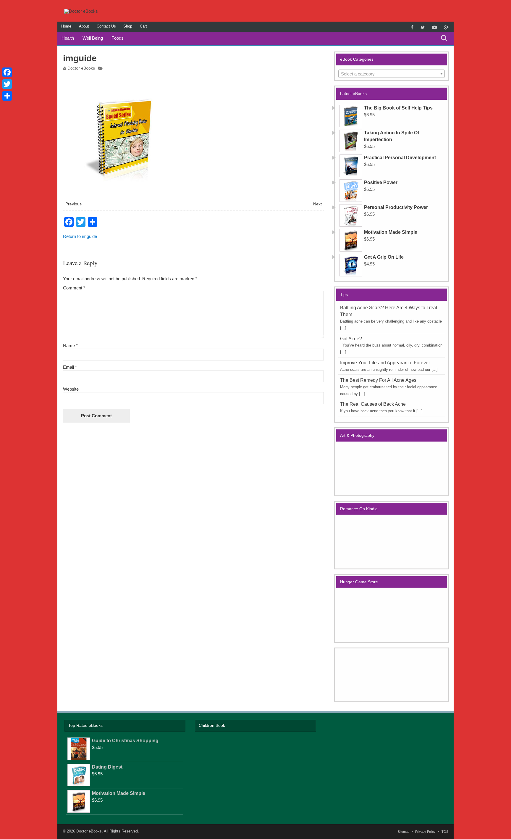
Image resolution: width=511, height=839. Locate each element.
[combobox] (391, 74)
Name (70, 345)
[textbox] (392, 74)
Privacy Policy (425, 831)
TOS (445, 831)
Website (71, 389)
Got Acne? (351, 338)
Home (66, 26)
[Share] (7, 96)
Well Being (93, 38)
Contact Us (106, 26)
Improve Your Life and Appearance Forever (385, 362)
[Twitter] (7, 84)
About (84, 26)
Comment (74, 288)
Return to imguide (80, 236)
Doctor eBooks (81, 68)
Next (317, 204)
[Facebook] (7, 72)
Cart (143, 26)
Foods (117, 38)
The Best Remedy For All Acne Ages (378, 380)
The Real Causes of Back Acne (373, 404)
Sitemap (403, 831)
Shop (127, 26)
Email (70, 367)
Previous (73, 204)
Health (68, 38)
